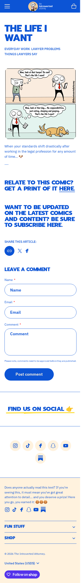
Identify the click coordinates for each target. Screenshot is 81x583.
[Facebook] (21, 522)
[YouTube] (36, 522)
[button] (7, 6)
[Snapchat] (29, 522)
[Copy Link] (9, 259)
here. (29, 191)
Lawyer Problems (45, 49)
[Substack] (43, 522)
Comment (11, 333)
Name (8, 288)
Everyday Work (17, 49)
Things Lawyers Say (20, 54)
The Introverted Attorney (29, 566)
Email (8, 310)
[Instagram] (7, 522)
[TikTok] (14, 522)
